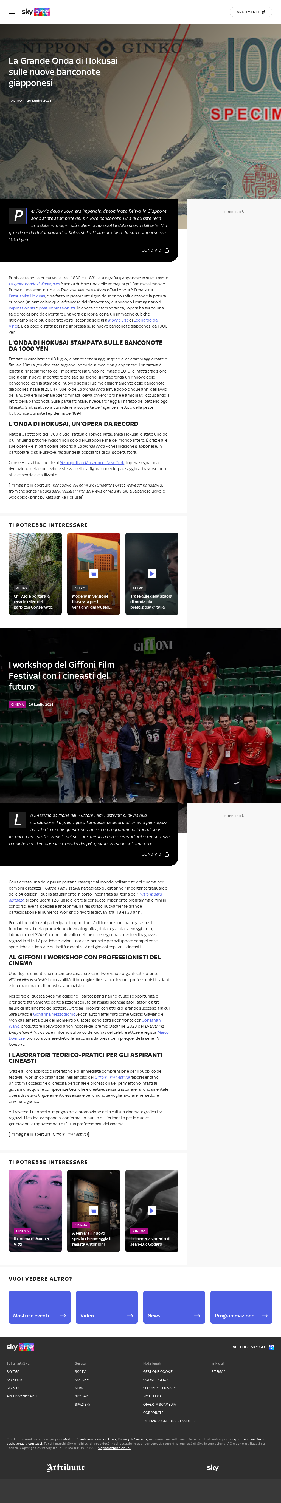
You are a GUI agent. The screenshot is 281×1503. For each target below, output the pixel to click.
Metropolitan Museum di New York (92, 462)
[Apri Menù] (15, 11)
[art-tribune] (66, 1468)
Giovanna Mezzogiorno (54, 1014)
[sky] (213, 1467)
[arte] (38, 12)
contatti (35, 1443)
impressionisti (22, 308)
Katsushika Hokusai (27, 296)
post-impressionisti (56, 308)
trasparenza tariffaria (247, 1439)
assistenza (16, 1443)
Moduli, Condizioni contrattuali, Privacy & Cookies (105, 1439)
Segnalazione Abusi (114, 1448)
